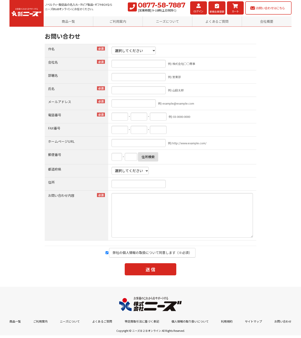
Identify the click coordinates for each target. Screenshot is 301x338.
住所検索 (148, 156)
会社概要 (266, 21)
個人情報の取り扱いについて (190, 321)
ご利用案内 (118, 21)
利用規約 (226, 321)
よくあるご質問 (217, 21)
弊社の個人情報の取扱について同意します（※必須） (152, 252)
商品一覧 (68, 21)
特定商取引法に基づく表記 (142, 321)
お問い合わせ (283, 321)
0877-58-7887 (162, 5)
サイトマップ (253, 321)
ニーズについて (167, 21)
